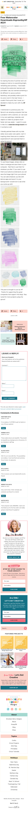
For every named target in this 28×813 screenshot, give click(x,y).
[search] (26, 7)
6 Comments (4, 27)
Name (4, 383)
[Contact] (19, 709)
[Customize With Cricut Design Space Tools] (7, 642)
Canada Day (14, 778)
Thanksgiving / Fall (14, 784)
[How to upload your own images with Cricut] (7, 658)
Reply (3, 428)
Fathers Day (14, 776)
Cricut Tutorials (14, 751)
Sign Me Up (14, 687)
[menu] (2, 7)
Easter (14, 770)
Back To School (14, 781)
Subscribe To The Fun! (15, 2)
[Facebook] (8, 709)
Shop (14, 730)
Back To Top (13, 803)
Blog (14, 727)
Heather (4, 417)
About (14, 721)
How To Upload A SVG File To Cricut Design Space (21, 667)
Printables (14, 749)
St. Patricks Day (14, 767)
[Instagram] (15, 709)
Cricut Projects (14, 743)
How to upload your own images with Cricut (7, 666)
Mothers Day (14, 773)
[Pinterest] (12, 709)
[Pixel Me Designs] (17, 807)
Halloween (14, 787)
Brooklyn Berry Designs (14, 7)
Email (4, 390)
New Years (14, 762)
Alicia (3, 450)
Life (2, 12)
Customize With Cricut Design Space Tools (7, 650)
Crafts (14, 740)
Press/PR (14, 724)
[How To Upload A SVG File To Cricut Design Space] (20, 658)
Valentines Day (14, 765)
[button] (25, 44)
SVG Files (14, 746)
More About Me (14, 557)
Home (2, 15)
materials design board (16, 124)
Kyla (3, 468)
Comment (5, 365)
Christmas (14, 789)
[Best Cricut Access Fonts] (20, 642)
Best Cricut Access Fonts (21, 650)
